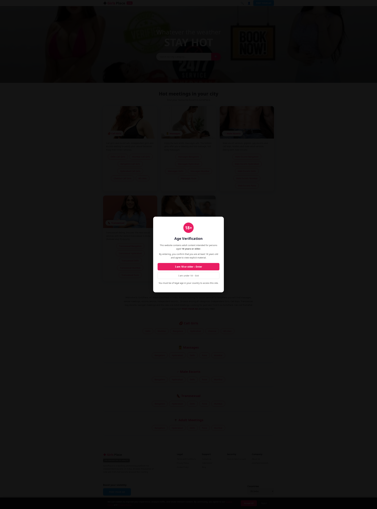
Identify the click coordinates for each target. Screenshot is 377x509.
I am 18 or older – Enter (188, 266)
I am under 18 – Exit (188, 275)
